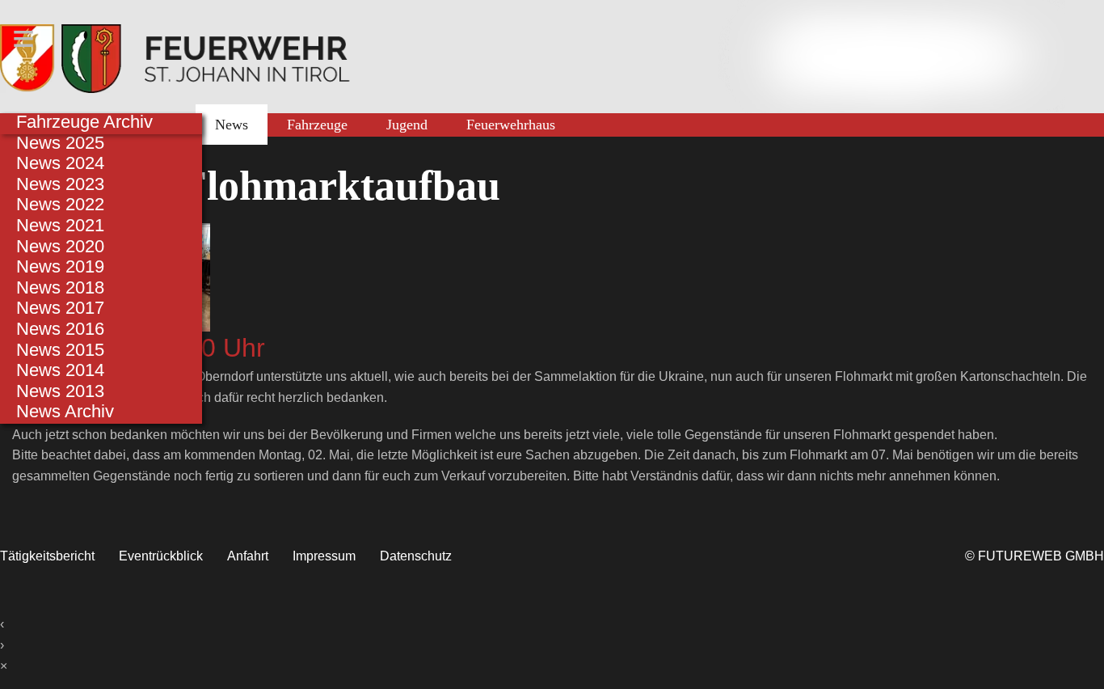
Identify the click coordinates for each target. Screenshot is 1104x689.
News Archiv (65, 411)
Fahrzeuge (317, 124)
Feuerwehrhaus (510, 124)
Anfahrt (247, 556)
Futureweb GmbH (1041, 556)
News (231, 124)
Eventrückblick (161, 556)
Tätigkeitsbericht (47, 556)
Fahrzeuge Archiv (84, 122)
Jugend (407, 124)
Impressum (324, 556)
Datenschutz (416, 556)
